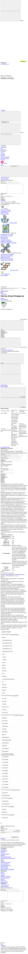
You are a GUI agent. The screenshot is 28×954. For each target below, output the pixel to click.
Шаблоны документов (6, 876)
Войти (2, 292)
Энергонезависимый (6, 740)
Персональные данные (6, 856)
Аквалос (4, 668)
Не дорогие (11, 814)
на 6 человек (5, 770)
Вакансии (3, 855)
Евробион (4, 676)
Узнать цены (3, 474)
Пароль (24, 288)
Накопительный (5, 737)
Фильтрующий (5, 751)
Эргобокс (4, 690)
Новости (3, 879)
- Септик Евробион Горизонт (8, 679)
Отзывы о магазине (5, 854)
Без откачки (4, 720)
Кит (3, 681)
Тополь (3, 662)
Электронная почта (5, 288)
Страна (2, 463)
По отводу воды (15, 789)
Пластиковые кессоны (6, 865)
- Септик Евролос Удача (7, 651)
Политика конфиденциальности (8, 858)
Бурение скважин (13, 222)
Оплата (2, 152)
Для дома (4, 701)
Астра (3, 673)
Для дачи (4, 698)
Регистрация (3, 294)
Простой (4, 734)
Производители (15, 634)
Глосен (3, 692)
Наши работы (4, 149)
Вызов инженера (4, 275)
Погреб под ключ (14, 270)
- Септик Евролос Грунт (7, 645)
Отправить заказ (15, 837)
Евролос (4, 637)
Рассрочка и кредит (5, 157)
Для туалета (5, 712)
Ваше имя (3, 454)
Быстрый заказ (4, 385)
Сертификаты (4, 147)
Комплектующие (4, 866)
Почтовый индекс (5, 468)
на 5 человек (5, 767)
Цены (2, 164)
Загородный (4, 723)
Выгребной (4, 717)
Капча (2, 194)
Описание (3, 331)
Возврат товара (4, 882)
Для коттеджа (5, 706)
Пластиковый (5, 726)
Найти (14, 201)
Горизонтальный (5, 803)
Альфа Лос (4, 687)
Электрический (5, 748)
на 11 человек (5, 784)
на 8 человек (5, 776)
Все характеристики (5, 447)
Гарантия (3, 155)
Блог (2, 148)
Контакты (3, 159)
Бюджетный (4, 817)
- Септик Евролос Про (7, 643)
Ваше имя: (3, 181)
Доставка (3, 154)
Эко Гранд (4, 670)
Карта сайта (3, 880)
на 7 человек (5, 773)
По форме (9, 798)
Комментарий (17, 831)
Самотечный (5, 792)
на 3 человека (5, 762)
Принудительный (6, 795)
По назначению (14, 695)
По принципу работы (18, 715)
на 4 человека (5, 765)
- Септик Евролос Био (7, 640)
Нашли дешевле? (4, 386)
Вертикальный (5, 801)
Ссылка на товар (4, 458)
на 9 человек (5, 778)
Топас (3, 654)
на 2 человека (5, 759)
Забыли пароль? (4, 291)
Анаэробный (5, 731)
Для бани (4, 704)
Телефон (18, 830)
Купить (2, 827)
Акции (5, 163)
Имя (1, 830)
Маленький (4, 812)
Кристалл (4, 684)
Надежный (4, 745)
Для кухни (4, 709)
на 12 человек (5, 787)
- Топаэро (4, 659)
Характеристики (4, 332)
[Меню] (10, 6)
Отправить (3, 199)
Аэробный (4, 729)
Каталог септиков (5, 863)
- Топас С (4, 656)
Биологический (5, 742)
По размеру (11, 806)
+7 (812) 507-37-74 (14, 166)
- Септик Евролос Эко (7, 648)
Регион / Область (5, 465)
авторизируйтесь (10, 574)
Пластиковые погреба (5, 862)
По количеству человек (7, 753)
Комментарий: (4, 193)
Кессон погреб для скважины (7, 869)
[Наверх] (10, 285)
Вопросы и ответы (5, 158)
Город (2, 471)
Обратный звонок (5, 179)
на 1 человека (5, 756)
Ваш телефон (4, 457)
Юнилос (4, 665)
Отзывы (3, 334)
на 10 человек (5, 781)
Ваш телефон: (4, 183)
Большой (4, 809)
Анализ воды (7, 273)
